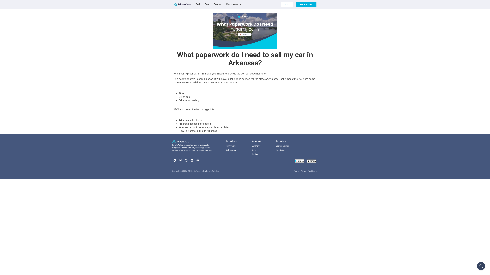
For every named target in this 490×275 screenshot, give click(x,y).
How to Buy (280, 150)
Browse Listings (282, 146)
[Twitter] (180, 160)
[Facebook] (174, 160)
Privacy (304, 171)
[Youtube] (197, 160)
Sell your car (231, 150)
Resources (232, 4)
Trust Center (313, 171)
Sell (198, 4)
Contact (255, 154)
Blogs (254, 150)
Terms (297, 171)
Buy (207, 4)
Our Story (256, 146)
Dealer (217, 4)
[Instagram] (186, 160)
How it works (231, 146)
